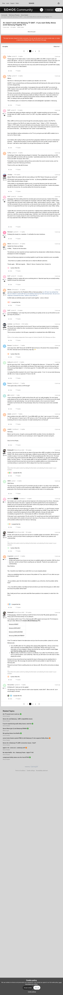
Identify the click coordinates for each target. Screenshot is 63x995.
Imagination (10, 556)
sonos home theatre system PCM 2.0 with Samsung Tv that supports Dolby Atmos (26, 738)
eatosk (9, 414)
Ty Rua (9, 56)
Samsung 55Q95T (13, 624)
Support (12, 3)
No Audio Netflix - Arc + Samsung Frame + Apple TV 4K (18, 752)
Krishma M (10, 450)
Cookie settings (31, 770)
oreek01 (9, 429)
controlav (9, 324)
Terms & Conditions (20, 770)
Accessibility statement (42, 770)
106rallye (9, 174)
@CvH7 (9, 177)
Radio (17, 3)
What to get (6, 730)
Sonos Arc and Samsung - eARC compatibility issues (17, 719)
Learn (7, 3)
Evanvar (9, 345)
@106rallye (10, 199)
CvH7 (8, 110)
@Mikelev (10, 278)
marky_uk (10, 362)
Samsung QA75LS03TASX (16, 632)
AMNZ (9, 481)
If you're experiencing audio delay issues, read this (17, 723)
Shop (3, 3)
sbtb (8, 395)
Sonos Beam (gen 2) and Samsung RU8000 (15, 728)
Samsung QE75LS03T (15, 628)
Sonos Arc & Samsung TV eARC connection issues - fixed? (19, 743)
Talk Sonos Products (14, 15)
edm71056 (10, 498)
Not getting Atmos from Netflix (11, 733)
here (49, 647)
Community (4, 15)
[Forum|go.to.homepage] (18, 9)
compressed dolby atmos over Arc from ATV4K (16, 757)
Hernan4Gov (10, 685)
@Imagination (12, 615)
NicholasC (10, 232)
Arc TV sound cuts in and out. (11, 714)
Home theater (24, 15)
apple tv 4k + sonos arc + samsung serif (14, 747)
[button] (2, 10)
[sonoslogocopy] (31, 3)
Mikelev (9, 243)
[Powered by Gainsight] (31, 767)
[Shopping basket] (59, 3)
